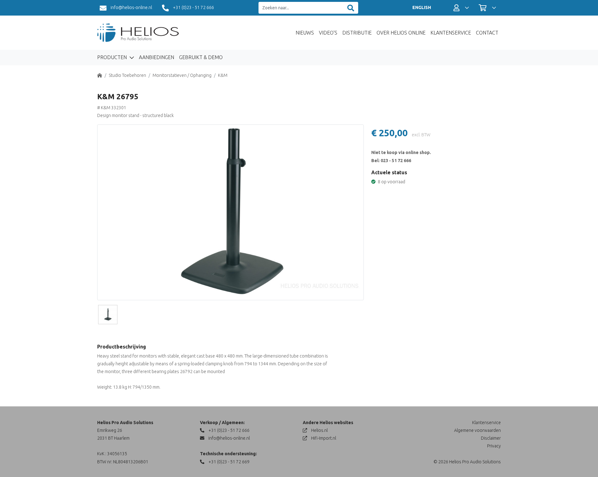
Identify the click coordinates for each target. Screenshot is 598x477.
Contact (487, 32)
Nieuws (305, 32)
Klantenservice (450, 32)
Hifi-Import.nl (323, 438)
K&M (222, 75)
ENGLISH (421, 7)
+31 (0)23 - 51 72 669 (228, 461)
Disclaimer (491, 438)
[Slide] (107, 314)
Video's (328, 32)
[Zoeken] (350, 8)
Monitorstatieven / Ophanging (182, 75)
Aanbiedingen (156, 57)
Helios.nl (319, 430)
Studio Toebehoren (127, 75)
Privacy (494, 445)
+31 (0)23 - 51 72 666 (193, 7)
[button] (461, 8)
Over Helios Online (401, 32)
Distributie (357, 32)
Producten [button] (112, 57)
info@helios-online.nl (131, 7)
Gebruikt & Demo (201, 57)
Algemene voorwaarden (477, 430)
